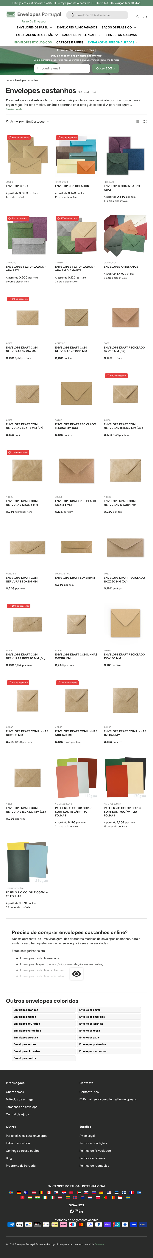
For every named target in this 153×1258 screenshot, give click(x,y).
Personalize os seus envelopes (26, 1136)
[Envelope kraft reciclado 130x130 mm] (125, 624)
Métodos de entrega (20, 1099)
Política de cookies (92, 1158)
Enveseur (100, 1244)
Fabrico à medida (18, 1143)
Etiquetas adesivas (121, 35)
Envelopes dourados (27, 1023)
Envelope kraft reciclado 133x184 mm (75, 503)
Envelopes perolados (72, 186)
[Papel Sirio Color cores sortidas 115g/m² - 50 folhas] (76, 778)
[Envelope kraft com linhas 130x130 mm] (27, 701)
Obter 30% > (105, 68)
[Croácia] (64, 1193)
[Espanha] (101, 1193)
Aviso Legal (87, 1136)
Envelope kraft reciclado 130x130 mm (124, 656)
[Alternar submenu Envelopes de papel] (51, 27)
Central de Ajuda (17, 1114)
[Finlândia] (124, 1193)
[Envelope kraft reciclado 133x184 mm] (76, 470)
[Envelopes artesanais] (125, 236)
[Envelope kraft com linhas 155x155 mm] (125, 701)
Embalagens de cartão (34, 35)
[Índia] (37, 1197)
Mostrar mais (14, 109)
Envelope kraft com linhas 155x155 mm (125, 733)
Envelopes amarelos (92, 1016)
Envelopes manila (25, 1016)
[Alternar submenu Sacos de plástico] (135, 27)
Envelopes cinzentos (27, 1051)
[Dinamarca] (71, 1193)
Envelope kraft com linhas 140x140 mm (76, 733)
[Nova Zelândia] (83, 1197)
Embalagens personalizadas (111, 42)
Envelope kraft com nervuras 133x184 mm (120, 503)
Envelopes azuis (89, 1037)
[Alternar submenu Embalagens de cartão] (56, 35)
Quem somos (15, 1092)
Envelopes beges (89, 1009)
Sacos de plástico (117, 27)
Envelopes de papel (32, 27)
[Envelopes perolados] (76, 156)
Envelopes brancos (26, 1009)
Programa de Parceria (21, 1166)
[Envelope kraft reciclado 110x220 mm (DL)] (125, 547)
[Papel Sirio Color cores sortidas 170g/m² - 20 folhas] (125, 778)
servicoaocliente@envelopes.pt (115, 1099)
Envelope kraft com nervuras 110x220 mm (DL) (25, 656)
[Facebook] (72, 1212)
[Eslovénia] (94, 1193)
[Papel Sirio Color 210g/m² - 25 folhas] (27, 862)
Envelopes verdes (25, 1044)
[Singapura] (120, 1197)
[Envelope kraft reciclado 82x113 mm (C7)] (125, 317)
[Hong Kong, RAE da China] (22, 1197)
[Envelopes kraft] (27, 156)
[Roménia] (113, 1197)
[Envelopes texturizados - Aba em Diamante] (76, 236)
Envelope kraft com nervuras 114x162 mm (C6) (123, 426)
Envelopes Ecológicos (33, 42)
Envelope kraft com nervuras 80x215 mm (22, 579)
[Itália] (52, 1197)
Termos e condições (93, 1143)
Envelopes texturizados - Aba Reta (26, 268)
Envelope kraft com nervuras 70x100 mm (71, 349)
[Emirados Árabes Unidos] (79, 1193)
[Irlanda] (45, 1197)
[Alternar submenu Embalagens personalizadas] (137, 42)
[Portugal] (105, 1197)
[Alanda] (11, 1193)
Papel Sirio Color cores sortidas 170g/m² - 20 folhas (122, 811)
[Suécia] (128, 1197)
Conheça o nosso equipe (23, 1151)
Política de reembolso (94, 1166)
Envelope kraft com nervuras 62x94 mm (22, 349)
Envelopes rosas (89, 1030)
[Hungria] (30, 1197)
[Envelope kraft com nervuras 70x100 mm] (76, 317)
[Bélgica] (41, 1193)
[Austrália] (26, 1193)
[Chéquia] (56, 1193)
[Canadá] (49, 1193)
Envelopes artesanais (121, 267)
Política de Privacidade (95, 1151)
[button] (145, 16)
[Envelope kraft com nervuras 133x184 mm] (125, 470)
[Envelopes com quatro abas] (125, 156)
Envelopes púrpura (26, 1037)
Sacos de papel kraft (79, 35)
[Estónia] (116, 1193)
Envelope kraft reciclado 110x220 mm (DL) (124, 579)
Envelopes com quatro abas (122, 188)
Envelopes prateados (92, 1044)
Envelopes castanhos (92, 1051)
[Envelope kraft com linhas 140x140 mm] (76, 701)
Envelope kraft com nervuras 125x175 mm (22, 503)
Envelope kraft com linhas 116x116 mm (76, 656)
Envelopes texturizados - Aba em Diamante (75, 268)
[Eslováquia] (86, 1193)
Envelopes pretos (25, 1058)
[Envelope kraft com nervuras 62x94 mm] (27, 317)
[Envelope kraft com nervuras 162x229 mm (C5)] (27, 778)
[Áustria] (34, 1193)
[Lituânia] (68, 1197)
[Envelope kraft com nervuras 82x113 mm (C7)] (27, 394)
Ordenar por (15, 121)
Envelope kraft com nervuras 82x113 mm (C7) (24, 426)
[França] (131, 1193)
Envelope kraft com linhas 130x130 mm (27, 733)
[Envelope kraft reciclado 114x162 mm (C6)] (76, 394)
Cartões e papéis (69, 42)
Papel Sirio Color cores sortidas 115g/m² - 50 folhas (73, 811)
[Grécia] (139, 1193)
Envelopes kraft (19, 186)
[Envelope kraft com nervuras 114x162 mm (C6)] (125, 394)
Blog (9, 1158)
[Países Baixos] (90, 1197)
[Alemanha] (19, 1193)
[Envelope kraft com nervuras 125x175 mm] (27, 470)
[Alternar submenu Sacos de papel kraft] (100, 35)
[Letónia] (60, 1197)
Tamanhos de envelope (22, 1107)
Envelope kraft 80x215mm (75, 578)
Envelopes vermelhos (27, 1030)
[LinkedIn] (81, 1212)
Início (9, 80)
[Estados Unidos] (109, 1193)
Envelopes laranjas (91, 1023)
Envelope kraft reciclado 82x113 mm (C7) (124, 349)
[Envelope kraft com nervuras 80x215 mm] (27, 547)
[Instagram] (76, 1212)
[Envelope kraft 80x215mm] (76, 547)
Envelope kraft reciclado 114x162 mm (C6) (75, 426)
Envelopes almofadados (77, 27)
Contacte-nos (89, 1092)
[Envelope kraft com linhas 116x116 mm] (76, 624)
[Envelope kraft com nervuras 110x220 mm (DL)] (27, 624)
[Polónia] (98, 1197)
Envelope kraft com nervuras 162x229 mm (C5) (26, 810)
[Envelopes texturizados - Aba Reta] (27, 236)
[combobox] (97, 15)
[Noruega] (75, 1197)
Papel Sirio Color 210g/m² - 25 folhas (27, 894)
